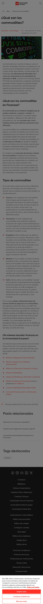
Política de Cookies (33, 587)
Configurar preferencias (21, 596)
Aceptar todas (21, 591)
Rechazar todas (21, 601)
